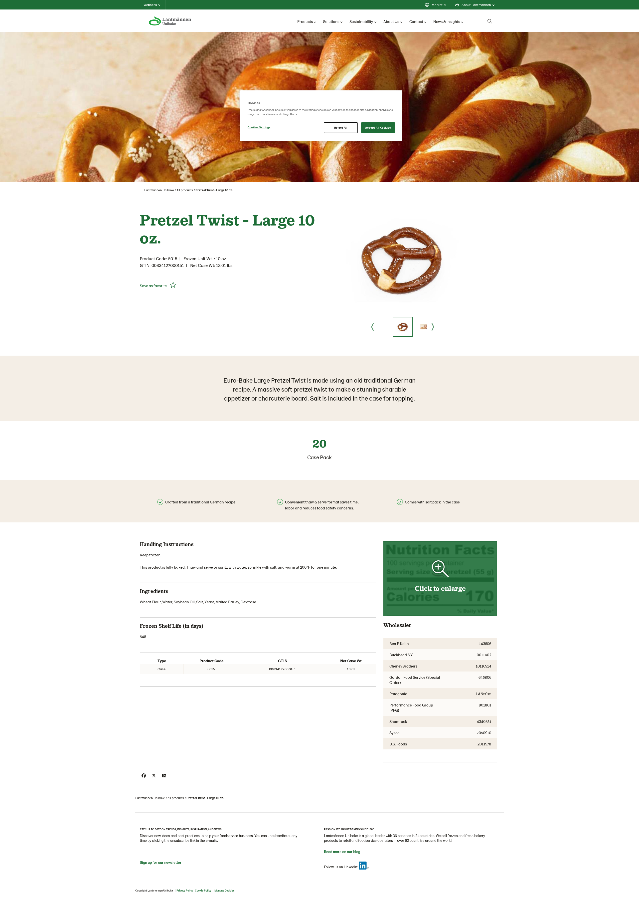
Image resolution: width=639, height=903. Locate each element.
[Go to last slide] (372, 327)
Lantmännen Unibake (159, 190)
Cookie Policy (203, 890)
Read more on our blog (342, 851)
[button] (403, 327)
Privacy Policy (184, 890)
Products (305, 21)
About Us (391, 21)
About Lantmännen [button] (476, 4)
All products (184, 190)
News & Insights (446, 21)
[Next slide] (433, 327)
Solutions (331, 21)
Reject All (340, 127)
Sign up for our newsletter (160, 862)
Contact (416, 21)
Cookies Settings (259, 127)
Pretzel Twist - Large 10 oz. (214, 190)
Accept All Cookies (378, 127)
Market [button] (437, 4)
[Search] (489, 21)
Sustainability (361, 21)
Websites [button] (150, 4)
